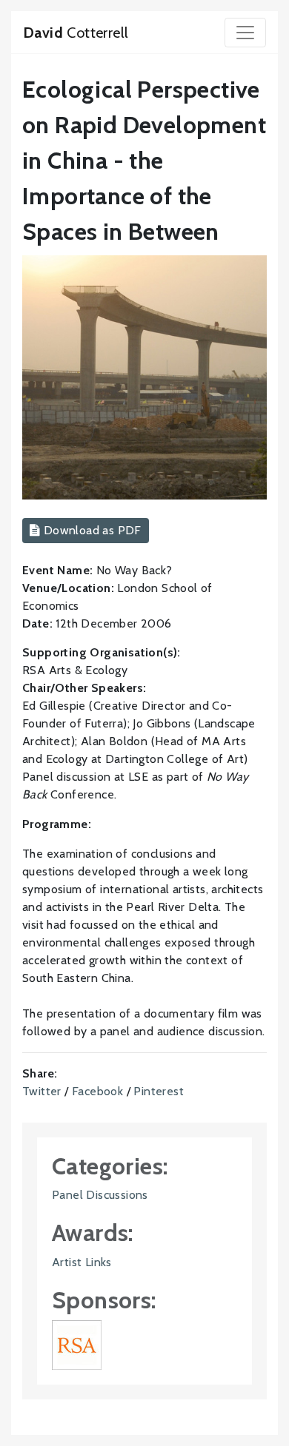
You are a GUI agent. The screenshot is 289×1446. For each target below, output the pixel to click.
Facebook (97, 1091)
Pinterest (158, 1091)
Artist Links (82, 1262)
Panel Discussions (100, 1195)
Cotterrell (75, 32)
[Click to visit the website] (77, 1344)
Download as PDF (90, 530)
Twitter (42, 1091)
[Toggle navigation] (245, 32)
